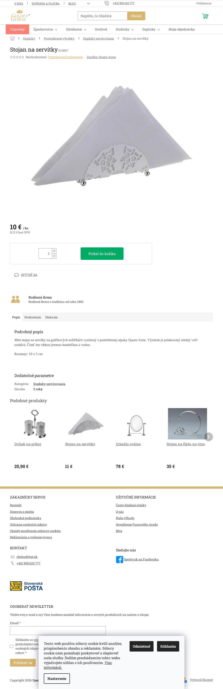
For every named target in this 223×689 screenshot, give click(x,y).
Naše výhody (125, 518)
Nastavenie (56, 678)
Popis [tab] (16, 317)
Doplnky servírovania (49, 384)
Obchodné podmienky (25, 518)
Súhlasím (168, 646)
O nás (18, 3)
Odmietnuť (141, 646)
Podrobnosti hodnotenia (65, 57)
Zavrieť (40, 275)
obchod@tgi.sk (27, 557)
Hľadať (136, 16)
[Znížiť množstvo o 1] (54, 255)
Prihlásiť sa (23, 662)
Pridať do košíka (102, 253)
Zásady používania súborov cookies (35, 531)
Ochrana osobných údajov (28, 524)
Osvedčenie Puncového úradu (137, 524)
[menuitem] (17, 29)
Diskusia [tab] (51, 317)
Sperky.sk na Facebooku (141, 559)
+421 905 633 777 (29, 563)
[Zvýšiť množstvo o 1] (54, 250)
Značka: (101, 57)
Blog (72, 3)
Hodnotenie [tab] (32, 317)
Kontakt (16, 505)
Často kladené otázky (131, 505)
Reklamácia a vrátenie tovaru (31, 537)
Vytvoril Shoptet (201, 680)
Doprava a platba (46, 3)
